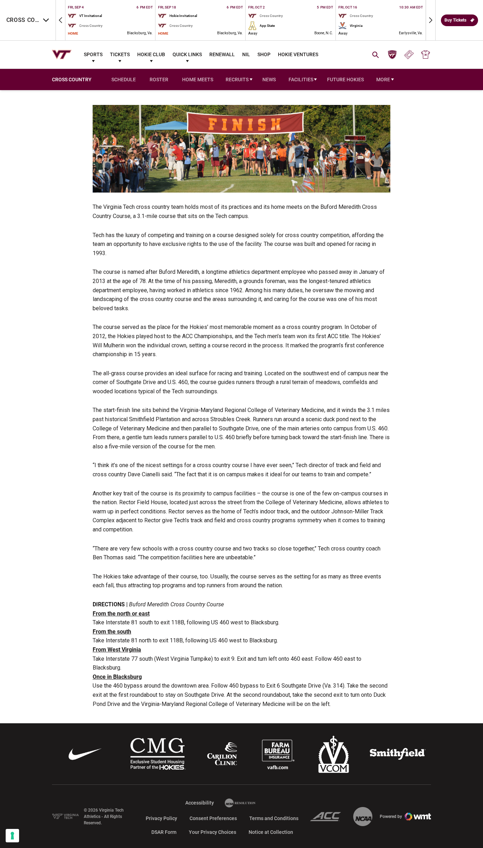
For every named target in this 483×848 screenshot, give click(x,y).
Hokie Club (151, 54)
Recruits (237, 79)
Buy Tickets (455, 20)
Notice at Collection (271, 832)
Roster (159, 79)
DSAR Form (163, 832)
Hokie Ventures (298, 54)
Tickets (120, 54)
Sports (93, 54)
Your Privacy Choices (212, 832)
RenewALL (222, 54)
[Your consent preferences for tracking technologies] (12, 835)
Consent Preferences (213, 818)
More (383, 79)
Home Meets (198, 80)
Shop (263, 54)
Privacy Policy (161, 818)
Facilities (301, 79)
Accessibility (199, 803)
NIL (246, 54)
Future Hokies (345, 79)
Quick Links (187, 54)
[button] (60, 20)
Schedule (123, 79)
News (269, 79)
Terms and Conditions (273, 818)
